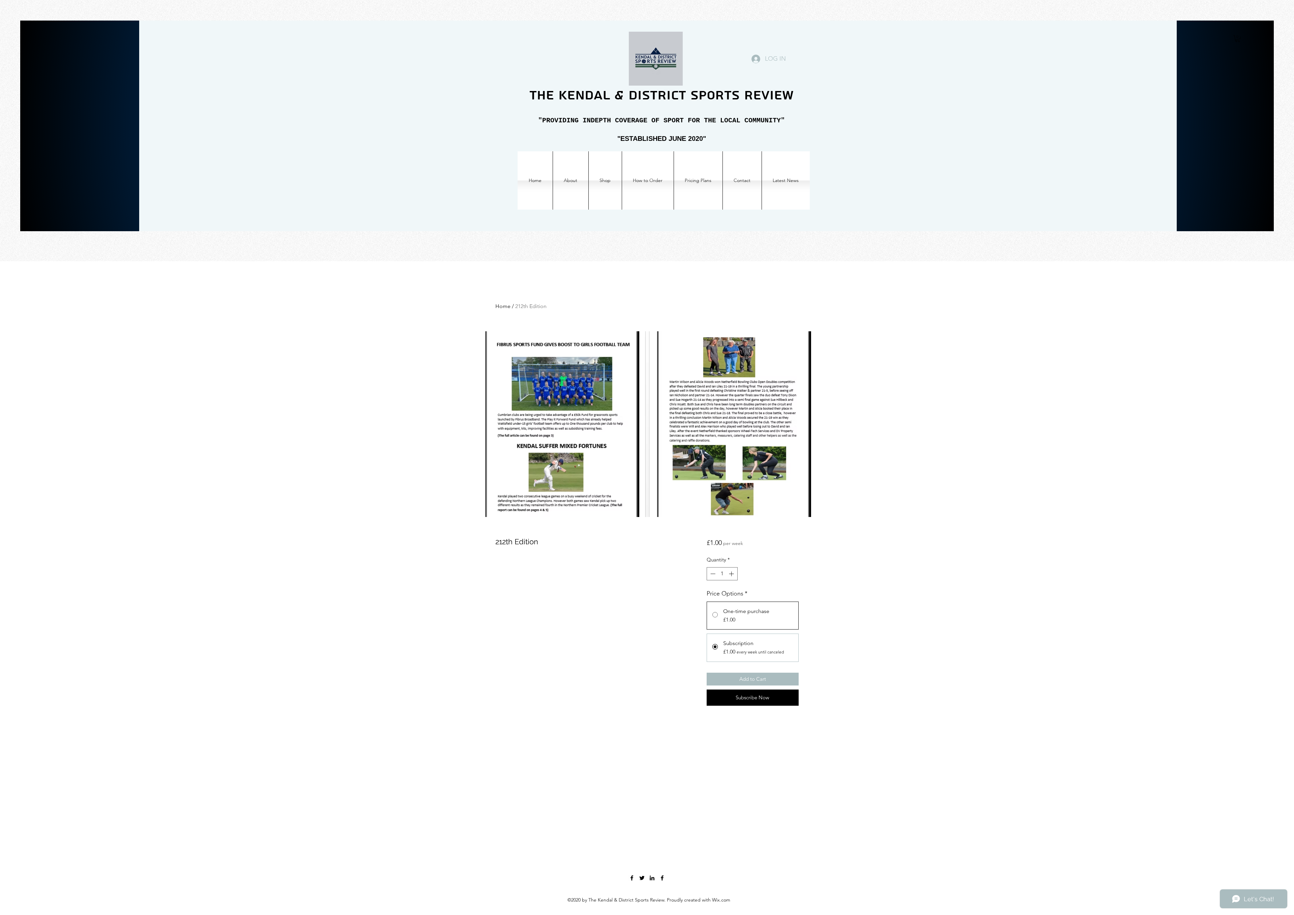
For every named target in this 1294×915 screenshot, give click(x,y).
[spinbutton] (722, 574)
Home (503, 306)
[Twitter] (642, 878)
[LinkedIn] (652, 878)
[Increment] (732, 574)
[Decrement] (712, 574)
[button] (1237, 38)
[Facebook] (631, 878)
